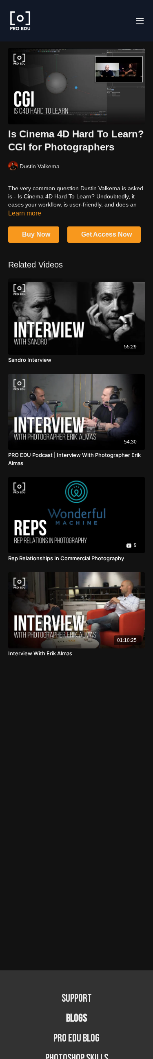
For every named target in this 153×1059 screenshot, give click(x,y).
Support (77, 998)
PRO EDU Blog (76, 1038)
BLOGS (76, 1018)
